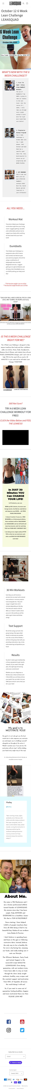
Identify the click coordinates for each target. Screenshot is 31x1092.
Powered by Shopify (16, 1085)
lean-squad (9, 1085)
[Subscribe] (24, 1057)
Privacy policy (12, 1088)
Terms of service (20, 1088)
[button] (3, 3)
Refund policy (25, 1085)
